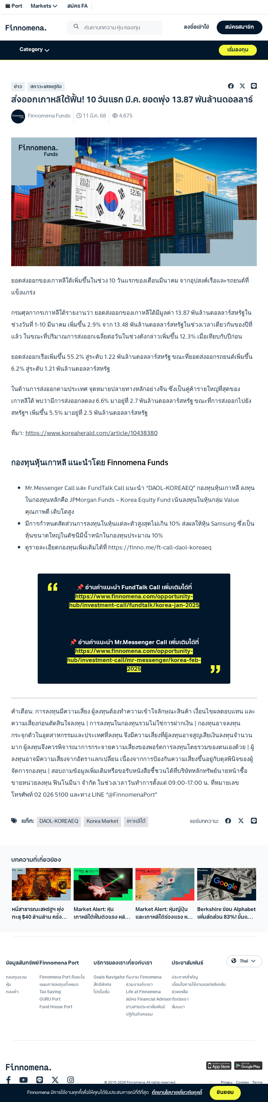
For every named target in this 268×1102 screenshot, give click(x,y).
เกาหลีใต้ (136, 821)
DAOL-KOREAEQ (58, 821)
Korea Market (102, 821)
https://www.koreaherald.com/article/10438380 (91, 432)
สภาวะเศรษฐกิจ (46, 87)
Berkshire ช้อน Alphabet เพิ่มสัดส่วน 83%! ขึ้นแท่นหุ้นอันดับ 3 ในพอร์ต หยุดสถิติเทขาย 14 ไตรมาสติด (226, 914)
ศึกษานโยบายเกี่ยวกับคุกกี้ (177, 1092)
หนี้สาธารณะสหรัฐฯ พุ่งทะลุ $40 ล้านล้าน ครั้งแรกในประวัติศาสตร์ (38, 914)
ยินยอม (225, 1092)
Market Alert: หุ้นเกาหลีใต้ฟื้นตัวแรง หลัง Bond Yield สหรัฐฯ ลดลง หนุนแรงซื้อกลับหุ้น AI (102, 914)
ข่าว (18, 87)
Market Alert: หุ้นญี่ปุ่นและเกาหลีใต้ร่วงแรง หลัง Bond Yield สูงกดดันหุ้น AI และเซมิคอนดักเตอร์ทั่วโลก (164, 914)
